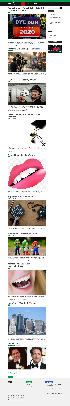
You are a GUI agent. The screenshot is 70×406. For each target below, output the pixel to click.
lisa (11, 12)
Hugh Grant (13, 343)
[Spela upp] (48, 51)
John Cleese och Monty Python (22, 80)
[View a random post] (61, 3)
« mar (9, 402)
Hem (23, 3)
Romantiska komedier (11, 345)
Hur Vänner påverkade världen (22, 303)
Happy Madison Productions (21, 196)
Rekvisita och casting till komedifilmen (26, 49)
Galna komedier (10, 50)
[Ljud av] (59, 51)
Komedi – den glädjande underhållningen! (19, 265)
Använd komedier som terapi (21, 155)
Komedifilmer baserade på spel (22, 233)
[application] (55, 49)
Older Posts (11, 376)
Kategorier (28, 3)
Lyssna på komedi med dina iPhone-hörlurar (24, 115)
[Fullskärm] (60, 51)
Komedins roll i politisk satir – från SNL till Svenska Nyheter (26, 9)
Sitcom (9, 12)
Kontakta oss (34, 3)
